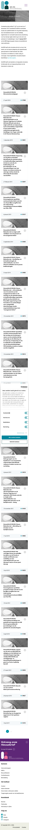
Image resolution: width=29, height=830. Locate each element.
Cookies (24, 827)
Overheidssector (5, 775)
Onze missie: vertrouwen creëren (9, 791)
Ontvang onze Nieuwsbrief (9, 743)
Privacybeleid (16, 827)
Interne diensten (5, 788)
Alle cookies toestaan (14, 437)
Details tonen (20, 433)
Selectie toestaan (14, 441)
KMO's (2, 770)
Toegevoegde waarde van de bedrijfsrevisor (12, 793)
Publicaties (4, 804)
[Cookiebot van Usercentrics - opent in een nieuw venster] (20, 387)
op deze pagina (12, 58)
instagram (6, 820)
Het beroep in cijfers (6, 806)
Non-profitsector (5, 773)
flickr (4, 815)
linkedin (5, 817)
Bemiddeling (4, 777)
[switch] (27, 417)
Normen (3, 801)
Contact (3, 786)
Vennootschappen (6, 768)
